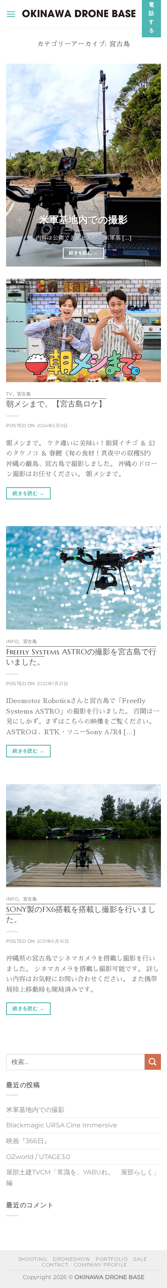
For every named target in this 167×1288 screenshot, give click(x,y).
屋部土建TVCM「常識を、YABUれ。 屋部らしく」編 (83, 1177)
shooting (32, 1259)
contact (55, 1265)
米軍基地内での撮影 (83, 219)
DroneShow (71, 1259)
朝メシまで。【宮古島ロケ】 (56, 404)
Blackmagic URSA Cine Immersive (61, 1125)
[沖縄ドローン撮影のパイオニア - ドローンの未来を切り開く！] (79, 14)
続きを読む (83, 253)
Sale (140, 1259)
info (12, 641)
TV (9, 394)
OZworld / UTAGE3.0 (38, 1157)
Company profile (100, 1265)
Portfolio (112, 1259)
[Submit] (153, 1062)
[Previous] (19, 165)
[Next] (147, 165)
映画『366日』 (28, 1141)
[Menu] (11, 14)
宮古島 (24, 394)
